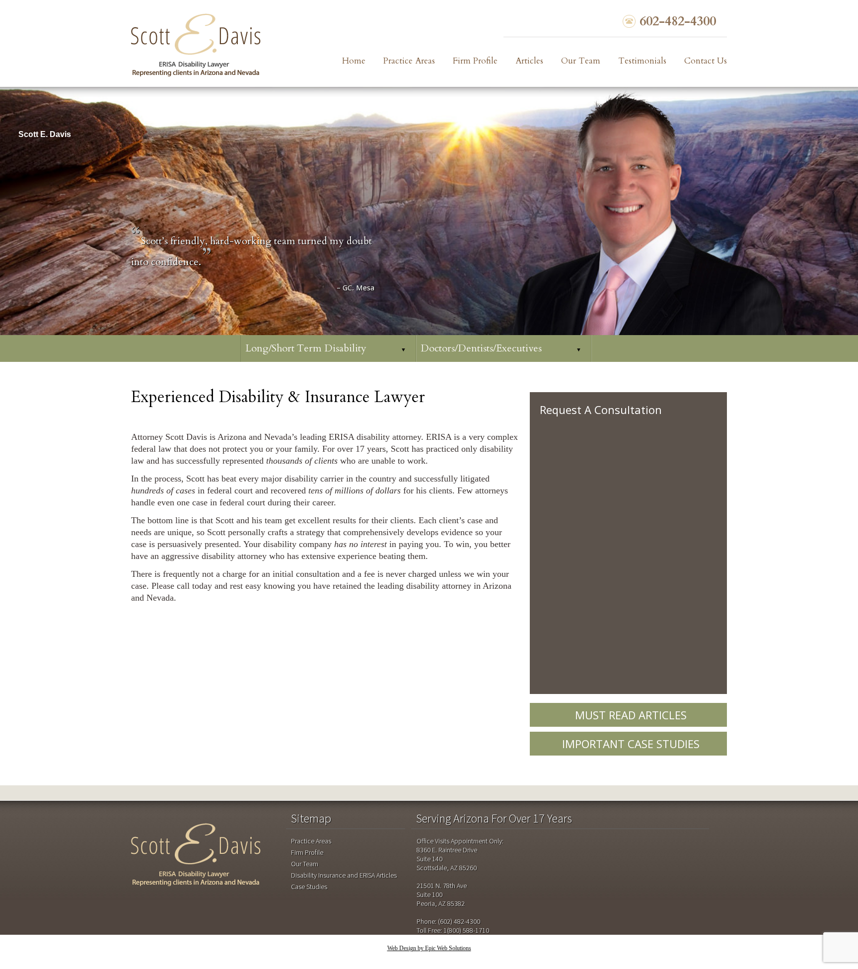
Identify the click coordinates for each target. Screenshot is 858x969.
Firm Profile (475, 61)
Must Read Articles (631, 714)
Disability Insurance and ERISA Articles (344, 875)
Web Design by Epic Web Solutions (429, 948)
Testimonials (642, 61)
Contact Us (705, 61)
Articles (529, 61)
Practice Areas (409, 61)
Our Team (580, 61)
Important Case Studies (631, 743)
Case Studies (309, 886)
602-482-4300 (678, 21)
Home (353, 61)
